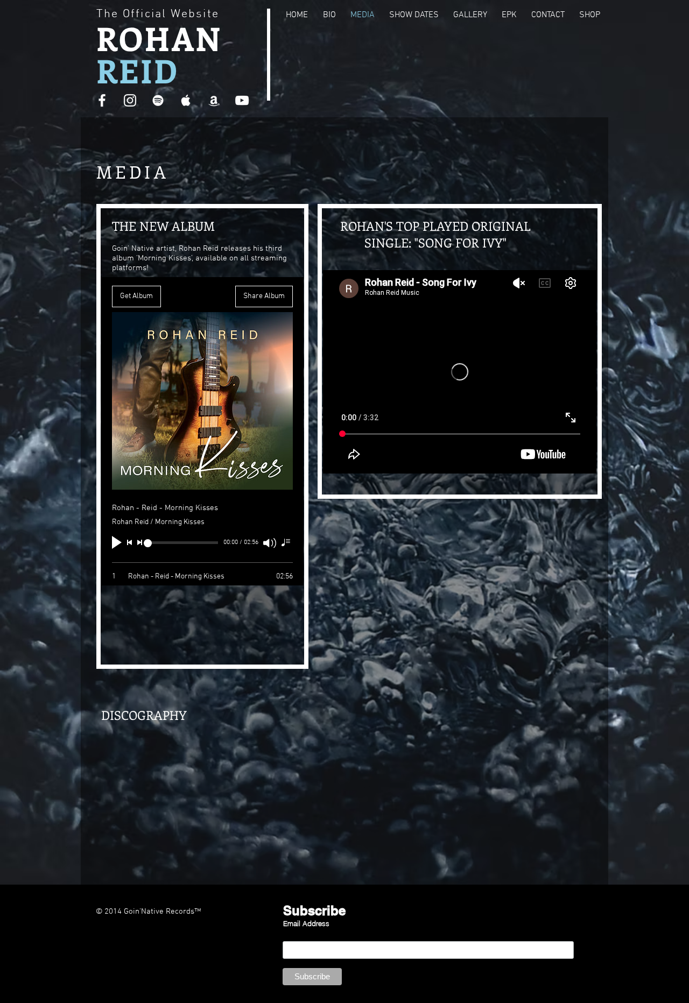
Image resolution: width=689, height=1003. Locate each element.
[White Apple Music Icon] (186, 100)
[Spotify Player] (168, 756)
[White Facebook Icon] (102, 100)
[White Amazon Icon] (214, 100)
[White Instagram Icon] (130, 100)
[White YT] (242, 100)
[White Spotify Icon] (158, 100)
